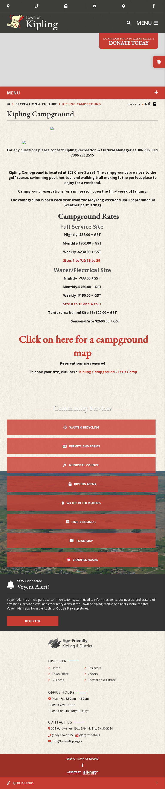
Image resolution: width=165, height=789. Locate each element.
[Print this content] (154, 104)
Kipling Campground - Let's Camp (108, 371)
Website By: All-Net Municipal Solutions (90, 773)
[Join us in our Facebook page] (82, 765)
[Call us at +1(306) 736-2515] (49, 6)
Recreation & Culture (36, 104)
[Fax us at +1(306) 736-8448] (78, 6)
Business (58, 680)
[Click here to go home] (11, 104)
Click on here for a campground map (83, 345)
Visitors (93, 674)
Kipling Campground (81, 104)
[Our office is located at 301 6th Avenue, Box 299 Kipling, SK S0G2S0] (21, 6)
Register (32, 621)
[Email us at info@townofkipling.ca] (107, 6)
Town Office (60, 674)
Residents (94, 668)
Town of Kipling (32, 22)
